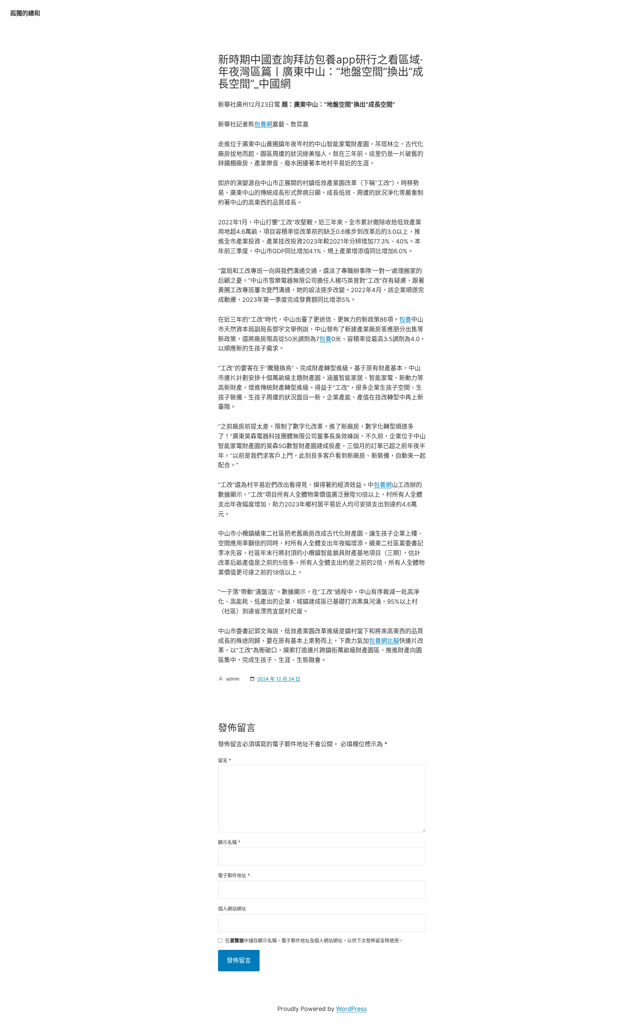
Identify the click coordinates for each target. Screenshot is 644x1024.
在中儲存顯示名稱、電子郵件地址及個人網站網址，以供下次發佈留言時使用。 (314, 940)
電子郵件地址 (234, 875)
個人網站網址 (232, 908)
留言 (224, 760)
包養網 (263, 124)
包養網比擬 (384, 640)
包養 (405, 319)
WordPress (351, 1008)
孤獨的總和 (25, 13)
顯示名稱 (229, 842)
